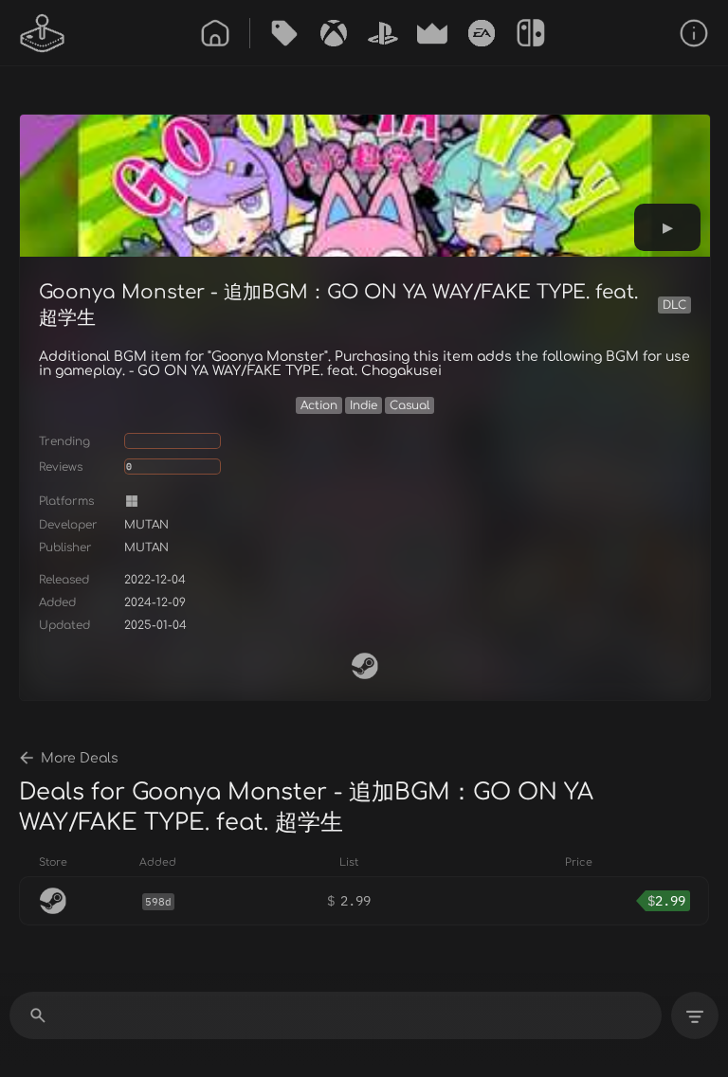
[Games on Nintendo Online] (531, 33)
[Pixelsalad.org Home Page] (42, 33)
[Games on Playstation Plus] (383, 33)
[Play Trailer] (667, 227)
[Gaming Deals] (284, 33)
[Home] (215, 33)
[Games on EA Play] (481, 33)
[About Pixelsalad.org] (694, 33)
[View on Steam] (365, 666)
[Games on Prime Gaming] (432, 33)
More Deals (79, 758)
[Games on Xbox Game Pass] (333, 33)
